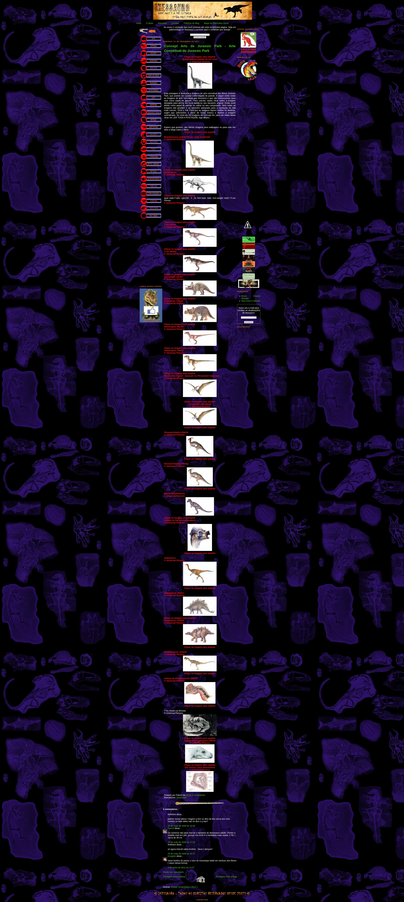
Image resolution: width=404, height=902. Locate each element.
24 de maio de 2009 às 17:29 (181, 842)
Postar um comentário (173, 872)
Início (138, 23)
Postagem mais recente (174, 876)
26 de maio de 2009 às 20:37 (181, 853)
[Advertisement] (151, 251)
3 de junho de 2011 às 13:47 (181, 867)
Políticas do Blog (191, 23)
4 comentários (198, 795)
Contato (175, 23)
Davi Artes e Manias (250, 301)
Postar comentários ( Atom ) (184, 887)
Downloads (181, 797)
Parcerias (162, 23)
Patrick (171, 828)
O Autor (149, 23)
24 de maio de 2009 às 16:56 (181, 826)
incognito (172, 856)
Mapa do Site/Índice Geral (216, 23)
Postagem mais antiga (226, 876)
